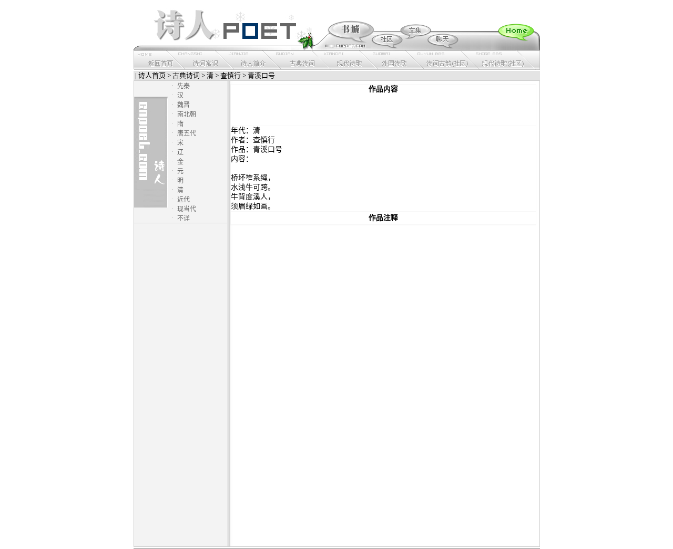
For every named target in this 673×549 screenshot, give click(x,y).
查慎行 (230, 75)
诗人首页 (152, 75)
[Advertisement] (383, 110)
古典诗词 (186, 75)
